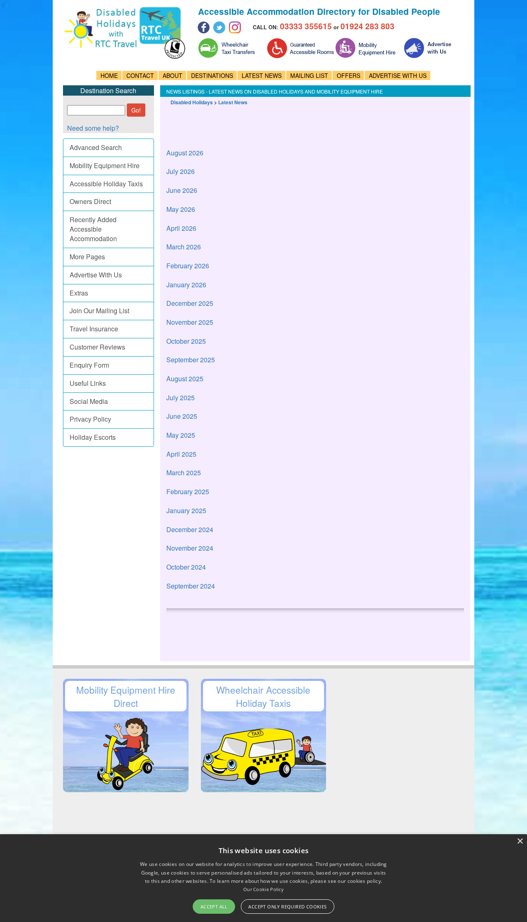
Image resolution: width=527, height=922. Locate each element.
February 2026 (187, 265)
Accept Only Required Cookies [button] (287, 906)
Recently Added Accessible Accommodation (93, 229)
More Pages (87, 256)
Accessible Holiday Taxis (106, 183)
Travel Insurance (94, 328)
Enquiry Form (89, 365)
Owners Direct (90, 201)
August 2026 (184, 152)
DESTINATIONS (212, 75)
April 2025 (181, 454)
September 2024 (190, 586)
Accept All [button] (214, 906)
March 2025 (183, 472)
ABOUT (172, 75)
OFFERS (348, 75)
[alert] (263, 878)
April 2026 (181, 228)
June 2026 (181, 190)
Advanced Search (96, 147)
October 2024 (186, 567)
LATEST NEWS (262, 75)
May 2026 (180, 209)
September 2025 (190, 359)
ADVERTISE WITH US (398, 75)
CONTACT (140, 75)
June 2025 (181, 416)
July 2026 (180, 171)
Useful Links (88, 383)
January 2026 (186, 284)
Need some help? (93, 128)
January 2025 (186, 510)
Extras (79, 293)
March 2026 (183, 246)
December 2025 (189, 303)
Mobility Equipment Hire (105, 165)
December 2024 (189, 529)
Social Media (89, 401)
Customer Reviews (97, 347)
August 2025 (184, 378)
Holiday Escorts (93, 437)
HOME (109, 75)
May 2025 (180, 435)
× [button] (520, 841)
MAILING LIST (309, 75)
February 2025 (187, 491)
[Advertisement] (316, 117)
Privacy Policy (90, 419)
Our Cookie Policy (263, 889)
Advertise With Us (96, 274)
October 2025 (186, 341)
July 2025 (180, 397)
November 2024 (189, 548)
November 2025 (189, 322)
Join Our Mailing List (99, 310)
